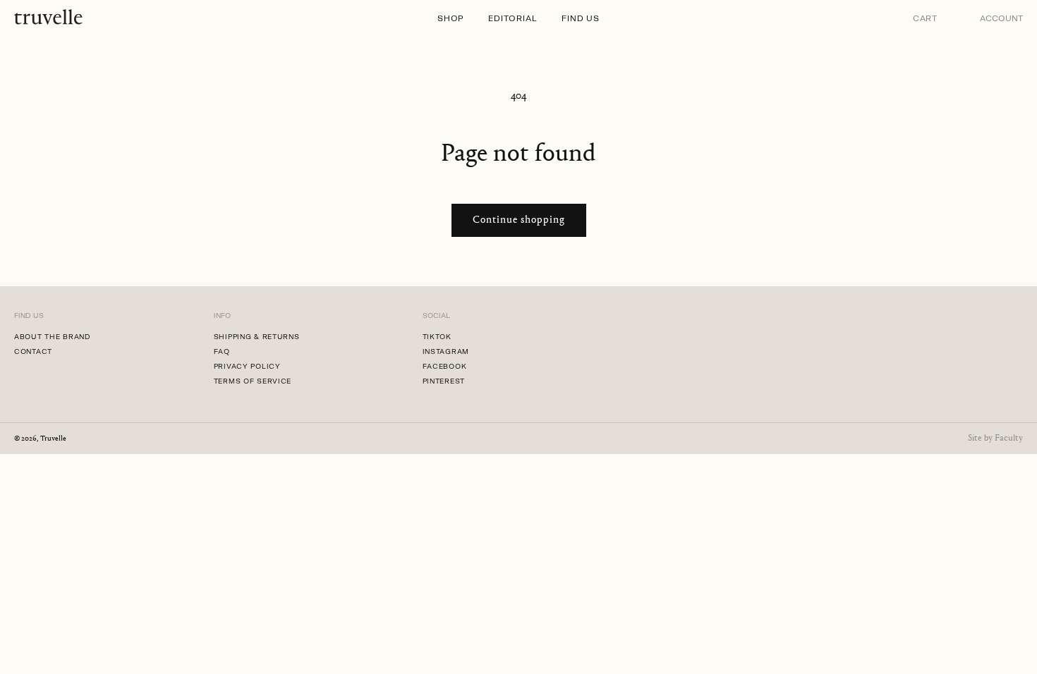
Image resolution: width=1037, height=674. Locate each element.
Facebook (445, 366)
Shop (450, 18)
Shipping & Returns (257, 337)
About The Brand (52, 337)
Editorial (512, 18)
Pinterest (444, 381)
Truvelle (53, 439)
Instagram (446, 351)
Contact (33, 351)
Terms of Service (253, 381)
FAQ (222, 351)
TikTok (437, 337)
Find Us (581, 18)
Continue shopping (519, 220)
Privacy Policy (247, 366)
